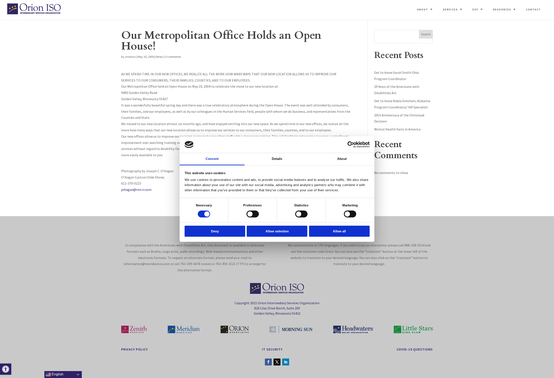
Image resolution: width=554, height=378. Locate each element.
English (57, 374)
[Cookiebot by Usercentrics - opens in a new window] (351, 144)
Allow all (339, 231)
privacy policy (134, 349)
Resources (502, 9)
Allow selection (277, 231)
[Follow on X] (277, 362)
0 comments (173, 57)
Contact (533, 9)
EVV (475, 9)
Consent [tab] (212, 159)
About (422, 9)
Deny (215, 231)
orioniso (130, 57)
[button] (5, 369)
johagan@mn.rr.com (136, 189)
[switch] (252, 214)
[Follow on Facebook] (268, 362)
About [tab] (342, 159)
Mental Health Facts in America (397, 129)
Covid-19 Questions (415, 349)
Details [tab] (277, 159)
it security (272, 349)
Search (425, 34)
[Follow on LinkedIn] (285, 362)
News (159, 57)
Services (450, 9)
